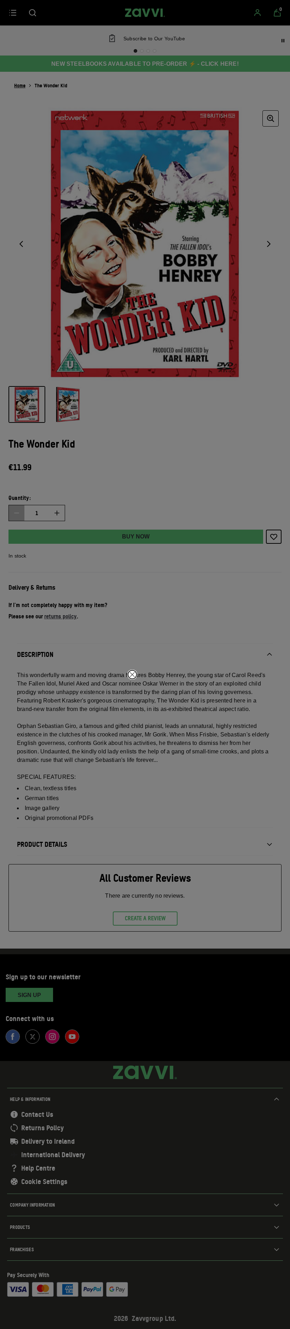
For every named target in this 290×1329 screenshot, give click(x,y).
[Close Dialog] (132, 674)
